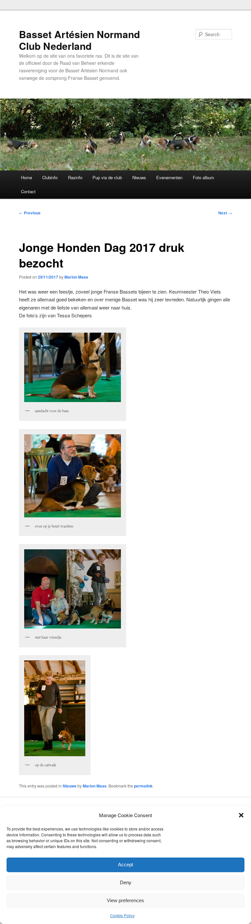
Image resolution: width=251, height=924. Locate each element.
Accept (125, 864)
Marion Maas (76, 277)
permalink (143, 786)
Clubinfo (50, 177)
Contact (28, 191)
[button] (241, 815)
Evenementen (169, 177)
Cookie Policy (122, 915)
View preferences (125, 900)
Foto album (203, 177)
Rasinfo (75, 177)
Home (26, 177)
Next (225, 213)
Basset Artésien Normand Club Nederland (79, 40)
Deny (125, 882)
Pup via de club (107, 177)
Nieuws (139, 177)
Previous (30, 213)
